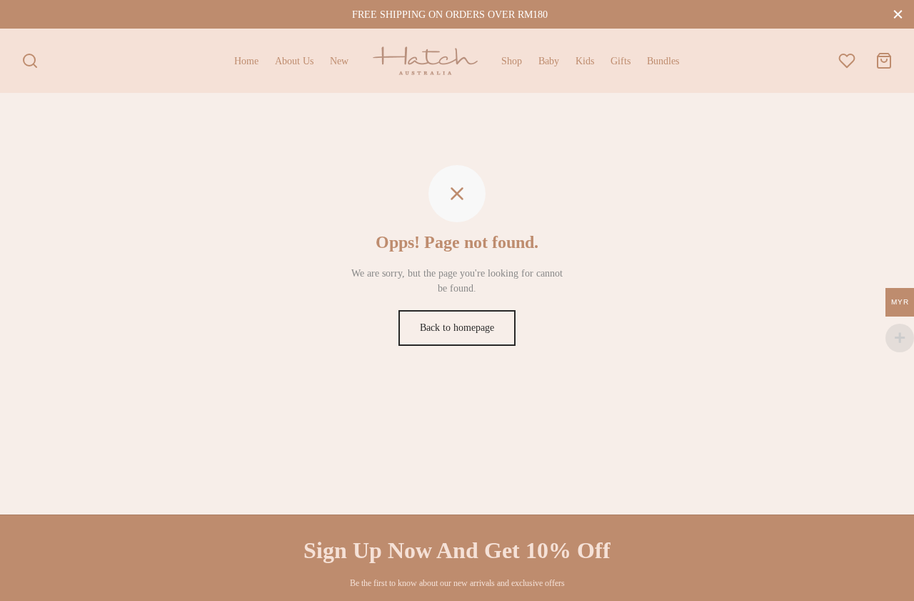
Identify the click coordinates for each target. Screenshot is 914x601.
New (339, 61)
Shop (511, 61)
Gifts (621, 61)
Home (246, 61)
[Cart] (884, 60)
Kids (585, 61)
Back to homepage (457, 327)
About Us (294, 61)
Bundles (663, 61)
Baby (548, 61)
